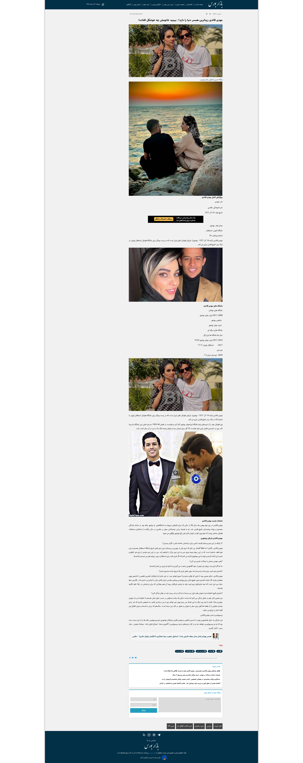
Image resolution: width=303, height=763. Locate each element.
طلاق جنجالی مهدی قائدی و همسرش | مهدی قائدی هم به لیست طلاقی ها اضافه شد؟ (192, 671)
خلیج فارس (189, 651)
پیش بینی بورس (168, 4)
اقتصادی (190, 4)
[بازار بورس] (213, 4)
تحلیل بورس (137, 4)
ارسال (143, 710)
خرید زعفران (199, 726)
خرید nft (171, 726)
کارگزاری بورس (156, 4)
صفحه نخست (199, 4)
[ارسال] (210, 14)
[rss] (144, 735)
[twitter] (149, 735)
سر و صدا (178, 651)
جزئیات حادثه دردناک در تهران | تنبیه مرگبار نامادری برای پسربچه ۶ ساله (196, 675)
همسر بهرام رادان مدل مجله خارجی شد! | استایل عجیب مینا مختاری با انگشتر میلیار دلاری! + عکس (171, 636)
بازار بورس (152, 753)
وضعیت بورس (180, 4)
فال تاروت (218, 726)
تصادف (211, 651)
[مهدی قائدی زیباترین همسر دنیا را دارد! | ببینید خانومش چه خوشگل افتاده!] (135, 658)
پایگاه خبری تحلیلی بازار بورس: (211, 79)
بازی (219, 651)
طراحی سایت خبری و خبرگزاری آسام (150, 758)
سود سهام (146, 4)
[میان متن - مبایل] (176, 219)
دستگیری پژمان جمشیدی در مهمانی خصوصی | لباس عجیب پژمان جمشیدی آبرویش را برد (191, 679)
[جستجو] (103, 4)
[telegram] (158, 735)
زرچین (209, 726)
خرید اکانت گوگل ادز (184, 726)
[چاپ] (206, 14)
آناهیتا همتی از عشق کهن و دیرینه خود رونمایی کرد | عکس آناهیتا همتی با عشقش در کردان (190, 683)
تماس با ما (151, 740)
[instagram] (154, 735)
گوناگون (128, 4)
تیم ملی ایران (200, 651)
